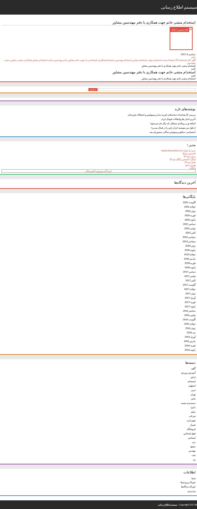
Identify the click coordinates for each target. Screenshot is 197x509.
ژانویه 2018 (190, 267)
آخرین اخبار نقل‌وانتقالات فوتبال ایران (178, 119)
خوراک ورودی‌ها (188, 482)
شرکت (192, 416)
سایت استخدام (46, 60)
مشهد (193, 446)
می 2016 (191, 332)
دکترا (193, 407)
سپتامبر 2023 (189, 241)
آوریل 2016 (190, 336)
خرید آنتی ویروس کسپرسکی (98, 170)
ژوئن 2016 (190, 328)
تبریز (193, 390)
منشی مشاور (17, 60)
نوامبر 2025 (190, 228)
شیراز (193, 424)
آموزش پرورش (188, 372)
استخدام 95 (181, 60)
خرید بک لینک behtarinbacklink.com (178, 150)
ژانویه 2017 (190, 306)
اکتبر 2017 (190, 280)
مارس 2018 (190, 258)
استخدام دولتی (155, 60)
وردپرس (191, 490)
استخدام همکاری (106, 60)
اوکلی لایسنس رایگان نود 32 (182, 159)
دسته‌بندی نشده (188, 403)
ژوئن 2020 (190, 245)
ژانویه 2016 (190, 349)
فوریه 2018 (190, 263)
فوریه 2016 (190, 345)
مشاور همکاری (31, 60)
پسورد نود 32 (189, 156)
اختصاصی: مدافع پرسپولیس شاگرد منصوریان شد (173, 132)
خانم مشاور (73, 60)
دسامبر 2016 (189, 310)
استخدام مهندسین (123, 60)
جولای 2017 (190, 289)
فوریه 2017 (190, 302)
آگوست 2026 (189, 202)
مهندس (192, 450)
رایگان (193, 167)
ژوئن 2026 (190, 211)
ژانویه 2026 (190, 219)
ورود (193, 477)
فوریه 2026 (190, 215)
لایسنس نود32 (189, 153)
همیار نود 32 (190, 162)
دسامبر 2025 (189, 224)
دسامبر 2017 (189, 271)
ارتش (193, 377)
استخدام (192, 381)
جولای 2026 (190, 206)
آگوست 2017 (189, 284)
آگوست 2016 (189, 319)
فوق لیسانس (189, 433)
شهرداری (191, 420)
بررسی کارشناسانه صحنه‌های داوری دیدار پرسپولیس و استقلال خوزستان (162, 114)
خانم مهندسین (60, 60)
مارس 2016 (190, 341)
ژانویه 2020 (190, 250)
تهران (193, 394)
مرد (194, 442)
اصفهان (192, 385)
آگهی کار (191, 60)
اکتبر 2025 (190, 232)
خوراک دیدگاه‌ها (188, 486)
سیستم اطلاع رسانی (179, 7)
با (86, 60)
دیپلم (193, 411)
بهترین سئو (190, 165)
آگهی (193, 368)
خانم (193, 57)
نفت (194, 455)
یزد (194, 459)
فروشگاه (191, 429)
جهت (82, 60)
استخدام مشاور (139, 60)
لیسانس (192, 437)
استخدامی (92, 60)
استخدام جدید (168, 60)
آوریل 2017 (190, 297)
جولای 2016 (190, 323)
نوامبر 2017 (190, 276)
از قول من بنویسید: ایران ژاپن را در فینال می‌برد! (173, 127)
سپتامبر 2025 (189, 237)
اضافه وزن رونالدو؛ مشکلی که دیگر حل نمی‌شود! (173, 123)
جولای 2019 (190, 254)
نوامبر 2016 (190, 315)
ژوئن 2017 (190, 293)
